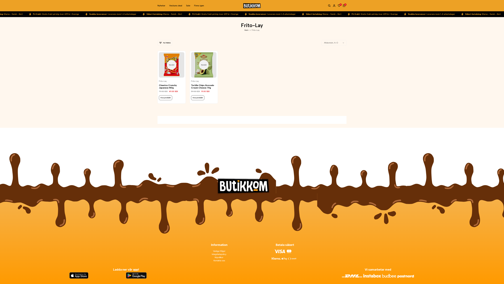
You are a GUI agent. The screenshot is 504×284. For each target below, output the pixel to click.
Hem (246, 30)
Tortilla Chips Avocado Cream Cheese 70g (202, 86)
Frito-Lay (163, 81)
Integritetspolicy (219, 254)
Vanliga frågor (219, 251)
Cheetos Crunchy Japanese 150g (168, 86)
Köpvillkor (219, 257)
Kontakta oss (219, 260)
